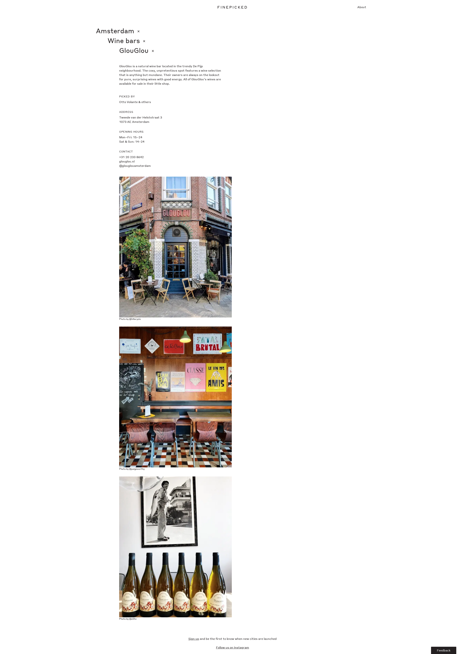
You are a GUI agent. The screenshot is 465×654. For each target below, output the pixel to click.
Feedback (443, 650)
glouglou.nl (127, 161)
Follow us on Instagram (232, 647)
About (361, 7)
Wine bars (126, 40)
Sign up (193, 639)
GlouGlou (136, 50)
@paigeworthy (137, 469)
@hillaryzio (135, 319)
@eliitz (133, 618)
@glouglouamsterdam (135, 166)
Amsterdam (118, 31)
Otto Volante (128, 102)
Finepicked (232, 7)
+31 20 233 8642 (131, 157)
